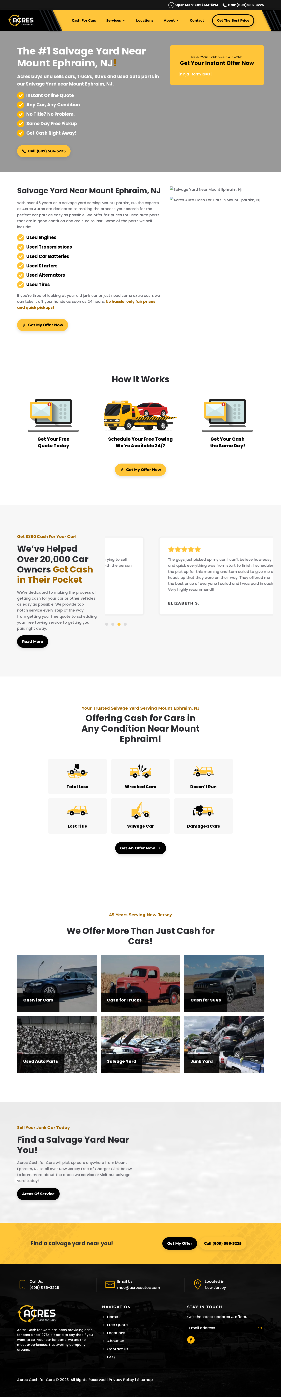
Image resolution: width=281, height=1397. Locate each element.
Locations (144, 20)
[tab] (106, 624)
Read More (32, 641)
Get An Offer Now (137, 848)
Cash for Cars (84, 20)
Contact (197, 20)
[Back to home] (21, 20)
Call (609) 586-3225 (47, 151)
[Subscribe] (260, 1328)
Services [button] (113, 20)
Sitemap (145, 1379)
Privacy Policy (121, 1379)
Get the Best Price (233, 20)
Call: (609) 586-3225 (245, 5)
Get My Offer (179, 1243)
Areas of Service (38, 1194)
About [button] (169, 20)
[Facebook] (191, 1340)
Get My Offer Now (45, 325)
